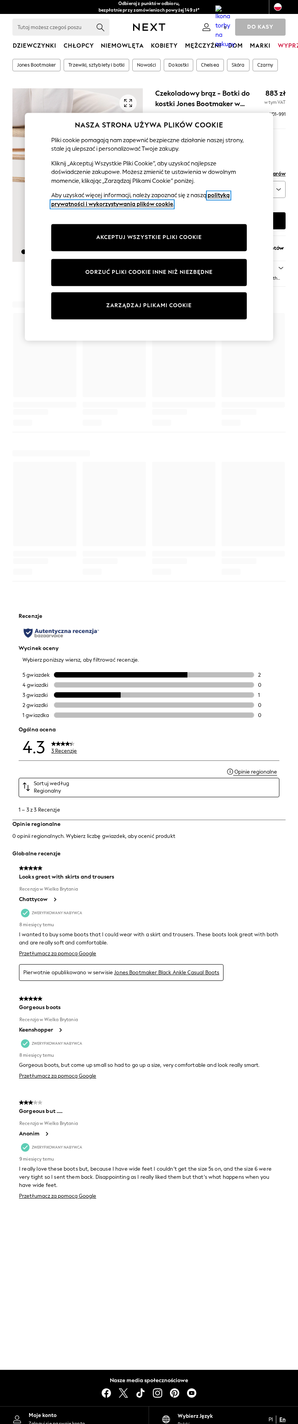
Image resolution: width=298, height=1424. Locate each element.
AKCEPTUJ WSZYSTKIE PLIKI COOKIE (149, 237)
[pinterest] (174, 1393)
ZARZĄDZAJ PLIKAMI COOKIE (149, 306)
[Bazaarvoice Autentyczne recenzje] (61, 633)
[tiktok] (140, 1393)
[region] (149, 227)
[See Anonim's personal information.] (46, 1134)
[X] (123, 1393)
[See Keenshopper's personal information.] (60, 1030)
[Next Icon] (149, 27)
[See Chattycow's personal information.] (55, 899)
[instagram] (157, 1393)
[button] (23, 251)
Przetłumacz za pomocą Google (57, 953)
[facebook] (106, 1393)
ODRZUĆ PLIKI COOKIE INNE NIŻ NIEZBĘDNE (149, 272)
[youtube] (191, 1393)
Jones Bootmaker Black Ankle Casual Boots (166, 972)
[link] (206, 27)
